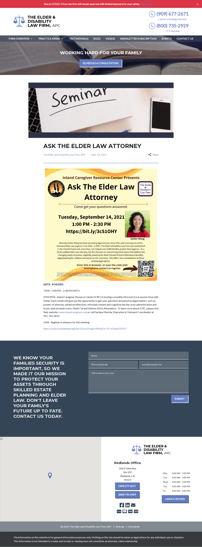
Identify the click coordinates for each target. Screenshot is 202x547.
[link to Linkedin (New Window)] (127, 505)
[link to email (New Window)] (133, 505)
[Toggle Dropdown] (32, 39)
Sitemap (120, 526)
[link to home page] (37, 21)
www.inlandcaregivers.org (73, 312)
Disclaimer (134, 526)
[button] (50, 475)
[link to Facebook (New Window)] (122, 505)
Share (156, 154)
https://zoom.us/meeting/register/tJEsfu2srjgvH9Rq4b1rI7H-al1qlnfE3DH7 (85, 328)
